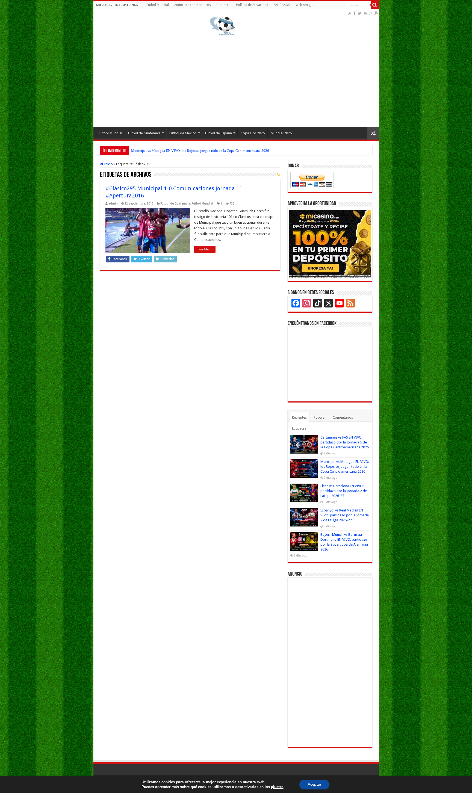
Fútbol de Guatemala (144, 133)
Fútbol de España (218, 133)
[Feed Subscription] (278, 175)
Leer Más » (204, 249)
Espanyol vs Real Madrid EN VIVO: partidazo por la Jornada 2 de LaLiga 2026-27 (344, 515)
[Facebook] (354, 13)
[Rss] (350, 13)
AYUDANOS (282, 5)
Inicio (108, 164)
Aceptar (314, 784)
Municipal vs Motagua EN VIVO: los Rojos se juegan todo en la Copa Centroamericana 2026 (200, 151)
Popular (320, 417)
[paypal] (376, 13)
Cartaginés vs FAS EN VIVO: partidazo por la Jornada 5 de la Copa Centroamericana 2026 (344, 442)
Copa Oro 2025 (253, 133)
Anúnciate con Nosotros (192, 5)
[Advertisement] (236, 80)
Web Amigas (305, 5)
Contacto (223, 5)
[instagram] (370, 13)
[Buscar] (375, 5)
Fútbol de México (182, 133)
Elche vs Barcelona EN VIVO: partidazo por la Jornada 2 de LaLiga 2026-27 (343, 491)
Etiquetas (299, 428)
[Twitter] (359, 13)
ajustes (277, 787)
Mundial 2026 (281, 133)
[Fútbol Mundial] (222, 25)
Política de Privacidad (252, 5)
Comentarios (343, 417)
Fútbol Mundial (157, 5)
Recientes (299, 417)
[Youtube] (365, 13)
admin (113, 203)
